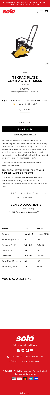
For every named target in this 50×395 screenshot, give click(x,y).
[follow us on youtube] (31, 350)
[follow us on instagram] (23, 350)
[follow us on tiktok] (27, 350)
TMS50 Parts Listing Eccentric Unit (25, 212)
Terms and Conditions (25, 374)
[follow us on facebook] (19, 350)
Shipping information (25, 193)
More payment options (25, 135)
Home (24, 73)
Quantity (25, 110)
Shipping (15, 92)
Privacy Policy (39, 371)
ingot (28, 393)
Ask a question (25, 198)
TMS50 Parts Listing (25, 209)
